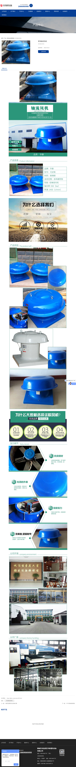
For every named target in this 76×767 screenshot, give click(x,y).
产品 (5, 38)
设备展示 (39, 11)
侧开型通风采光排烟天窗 (11, 703)
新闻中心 (47, 11)
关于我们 (13, 11)
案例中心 (26, 742)
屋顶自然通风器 (10, 38)
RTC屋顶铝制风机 (70, 703)
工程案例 (30, 11)
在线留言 (65, 11)
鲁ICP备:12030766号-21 (47, 763)
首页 (2, 38)
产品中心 (21, 11)
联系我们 (4, 15)
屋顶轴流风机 (9, 700)
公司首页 (4, 11)
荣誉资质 (56, 11)
